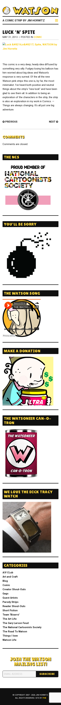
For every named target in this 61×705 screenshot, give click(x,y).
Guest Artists (10, 597)
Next (52, 121)
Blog (5, 581)
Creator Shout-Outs (14, 589)
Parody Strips (10, 602)
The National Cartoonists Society (22, 627)
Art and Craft (10, 576)
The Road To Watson (15, 631)
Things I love (10, 635)
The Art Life (10, 619)
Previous (11, 121)
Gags (5, 593)
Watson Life (9, 640)
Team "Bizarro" (11, 614)
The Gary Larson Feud (16, 623)
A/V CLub (8, 572)
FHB (44, 698)
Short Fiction (10, 610)
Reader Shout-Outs (14, 606)
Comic (38, 37)
